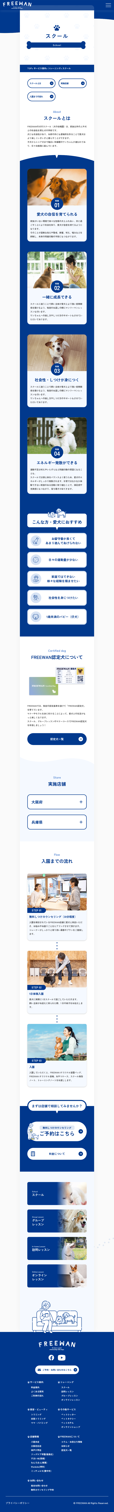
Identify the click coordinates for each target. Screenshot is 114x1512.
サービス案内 (40, 68)
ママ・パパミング (39, 1422)
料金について (57, 1154)
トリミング (36, 1414)
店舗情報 (34, 1436)
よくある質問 (37, 1391)
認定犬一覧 (57, 739)
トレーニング (54, 68)
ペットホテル (67, 1422)
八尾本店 (35, 1441)
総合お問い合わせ (39, 1485)
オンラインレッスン (70, 1399)
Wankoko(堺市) (38, 1466)
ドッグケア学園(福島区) (42, 1454)
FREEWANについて (70, 1436)
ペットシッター (68, 1414)
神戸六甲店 (36, 1450)
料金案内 (35, 1387)
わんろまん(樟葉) (39, 1462)
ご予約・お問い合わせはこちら (57, 1369)
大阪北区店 (36, 1445)
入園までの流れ (36, 96)
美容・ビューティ (39, 1409)
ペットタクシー (68, 1418)
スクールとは (35, 83)
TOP (29, 68)
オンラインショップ (70, 1426)
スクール (65, 1387)
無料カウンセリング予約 (42, 1489)
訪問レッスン (67, 1391)
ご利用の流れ (37, 1395)
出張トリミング (38, 1418)
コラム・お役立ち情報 (71, 1441)
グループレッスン (69, 1395)
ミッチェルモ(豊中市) (41, 1470)
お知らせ (65, 1445)
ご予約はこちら (57, 1131)
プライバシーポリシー (17, 1503)
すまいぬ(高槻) (38, 1458)
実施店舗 (64, 83)
